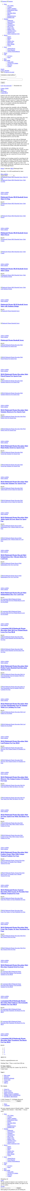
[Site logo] (4, 1)
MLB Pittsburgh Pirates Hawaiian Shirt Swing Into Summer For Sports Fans (14, 482)
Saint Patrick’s (11, 22)
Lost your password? (6, 85)
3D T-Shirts (10, 5)
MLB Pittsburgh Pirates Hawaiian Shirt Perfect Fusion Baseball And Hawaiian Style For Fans (14, 667)
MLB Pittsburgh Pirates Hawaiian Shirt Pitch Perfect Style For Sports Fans (14, 447)
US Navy (9, 56)
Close (2, 1180)
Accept (2, 1186)
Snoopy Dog (10, 41)
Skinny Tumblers (11, 8)
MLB (12, 168)
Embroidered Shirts (12, 10)
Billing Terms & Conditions (11, 1093)
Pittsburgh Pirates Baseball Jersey (12, 340)
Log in (2, 82)
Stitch (8, 39)
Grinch (9, 45)
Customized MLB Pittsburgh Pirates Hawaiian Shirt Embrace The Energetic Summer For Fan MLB (14, 1002)
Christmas (10, 23)
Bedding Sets (10, 17)
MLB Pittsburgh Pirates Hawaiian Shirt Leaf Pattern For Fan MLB (14, 742)
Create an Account (9, 72)
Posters (9, 11)
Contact (9, 66)
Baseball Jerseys (11, 16)
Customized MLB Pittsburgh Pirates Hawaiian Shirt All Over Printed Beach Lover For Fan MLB (14, 630)
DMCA (6, 1082)
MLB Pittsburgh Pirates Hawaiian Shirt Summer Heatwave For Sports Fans (14, 411)
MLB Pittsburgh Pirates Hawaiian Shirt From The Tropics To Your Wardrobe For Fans (15, 929)
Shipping (9, 65)
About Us (6, 1089)
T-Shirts (9, 7)
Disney (9, 36)
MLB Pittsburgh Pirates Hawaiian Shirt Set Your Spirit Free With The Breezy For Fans (15, 816)
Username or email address (8, 75)
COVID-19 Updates (12, 63)
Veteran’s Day (11, 32)
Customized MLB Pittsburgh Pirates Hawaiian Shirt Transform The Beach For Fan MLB (14, 1040)
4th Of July (10, 26)
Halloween (10, 20)
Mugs (8, 14)
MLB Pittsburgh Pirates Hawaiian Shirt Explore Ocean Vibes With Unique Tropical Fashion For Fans (14, 854)
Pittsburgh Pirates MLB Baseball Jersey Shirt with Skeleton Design (14, 305)
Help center (7, 1075)
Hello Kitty (10, 42)
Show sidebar (4, 174)
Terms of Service (8, 1092)
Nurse (8, 57)
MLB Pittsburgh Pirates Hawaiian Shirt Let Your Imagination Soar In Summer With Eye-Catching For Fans (14, 705)
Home (2, 168)
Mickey (9, 38)
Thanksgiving (11, 25)
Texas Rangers (11, 50)
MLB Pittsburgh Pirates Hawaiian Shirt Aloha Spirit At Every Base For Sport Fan (14, 519)
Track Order (7, 1080)
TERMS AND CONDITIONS (12, 1095)
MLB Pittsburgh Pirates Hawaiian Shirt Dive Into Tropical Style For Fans (14, 966)
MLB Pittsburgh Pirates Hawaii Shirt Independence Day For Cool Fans (13, 593)
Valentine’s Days (11, 30)
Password (4, 79)
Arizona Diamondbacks (13, 51)
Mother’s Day (11, 29)
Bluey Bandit (10, 44)
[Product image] (13, 181)
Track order (10, 62)
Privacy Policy (8, 1090)
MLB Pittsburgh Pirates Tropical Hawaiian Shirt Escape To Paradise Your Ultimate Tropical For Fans (15, 891)
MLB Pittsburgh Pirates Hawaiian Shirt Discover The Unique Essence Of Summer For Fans (15, 779)
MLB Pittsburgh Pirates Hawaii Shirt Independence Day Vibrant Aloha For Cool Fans (13, 556)
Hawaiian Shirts (11, 13)
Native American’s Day (13, 33)
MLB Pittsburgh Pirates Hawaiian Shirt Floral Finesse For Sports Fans (14, 375)
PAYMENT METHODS (10, 1096)
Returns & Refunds (9, 1078)
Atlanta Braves (11, 48)
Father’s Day (10, 28)
